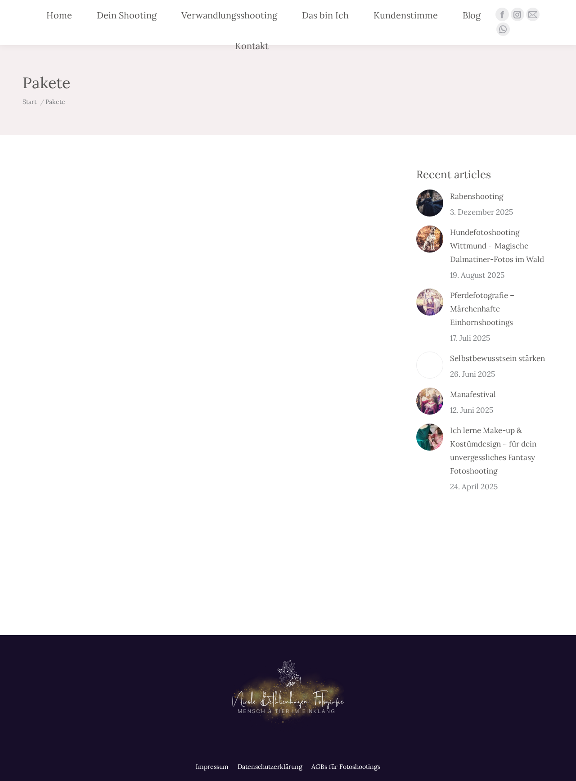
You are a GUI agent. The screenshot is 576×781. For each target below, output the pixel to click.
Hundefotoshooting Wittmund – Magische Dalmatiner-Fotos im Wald (497, 245)
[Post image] (429, 203)
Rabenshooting (476, 196)
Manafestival (473, 394)
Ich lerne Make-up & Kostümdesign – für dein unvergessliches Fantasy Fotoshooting (493, 450)
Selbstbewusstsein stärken (497, 358)
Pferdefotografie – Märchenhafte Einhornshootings (482, 308)
